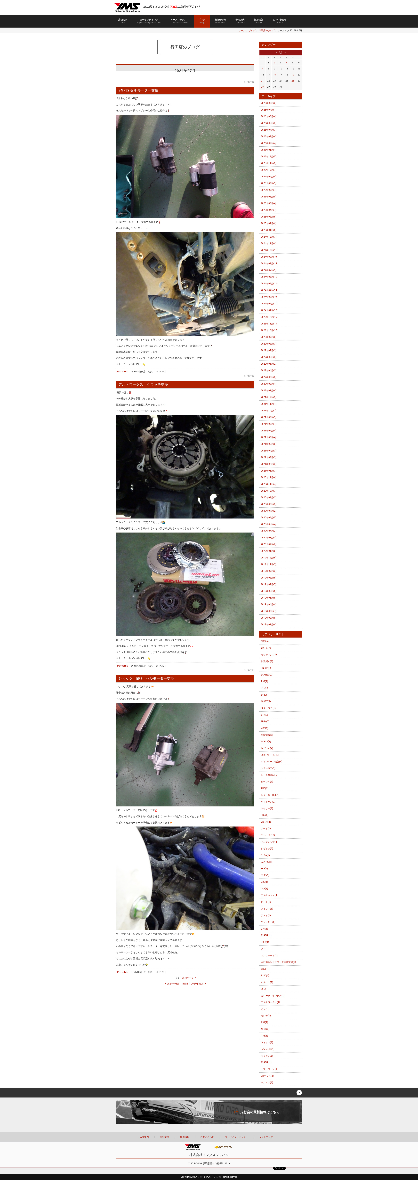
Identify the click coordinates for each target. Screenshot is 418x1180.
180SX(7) (266, 701)
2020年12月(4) (268, 477)
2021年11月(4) (268, 404)
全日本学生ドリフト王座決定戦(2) (278, 962)
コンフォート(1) (269, 955)
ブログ (201, 21)
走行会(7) (266, 648)
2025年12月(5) (268, 156)
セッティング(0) (269, 654)
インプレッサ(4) (269, 842)
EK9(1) (264, 868)
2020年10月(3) (268, 490)
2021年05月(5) (268, 444)
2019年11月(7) (268, 564)
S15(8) (264, 688)
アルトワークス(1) (270, 1002)
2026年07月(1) (268, 109)
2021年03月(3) (268, 457)
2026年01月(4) (268, 150)
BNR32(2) (266, 668)
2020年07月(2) (268, 511)
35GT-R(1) (266, 1062)
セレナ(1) (266, 1015)
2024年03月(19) (269, 297)
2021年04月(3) (268, 450)
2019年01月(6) (268, 624)
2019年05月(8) (268, 597)
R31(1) (264, 1022)
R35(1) (264, 1035)
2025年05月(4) (268, 203)
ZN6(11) (265, 788)
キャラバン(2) (268, 801)
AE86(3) (265, 1029)
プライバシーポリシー (236, 1137)
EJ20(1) (265, 975)
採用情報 (258, 21)
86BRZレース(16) (270, 755)
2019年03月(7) (268, 611)
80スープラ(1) (268, 708)
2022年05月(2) (268, 363)
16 (274, 74)
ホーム (242, 30)
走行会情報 (220, 21)
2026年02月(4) (268, 143)
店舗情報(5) (267, 735)
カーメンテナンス (179, 21)
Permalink (122, 371)
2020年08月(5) (268, 504)
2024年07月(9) (268, 270)
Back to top (209, 1092)
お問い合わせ (279, 21)
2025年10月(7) (268, 170)
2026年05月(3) (268, 123)
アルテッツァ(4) (269, 895)
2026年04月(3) (268, 129)
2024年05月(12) (269, 283)
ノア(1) (264, 948)
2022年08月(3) (268, 343)
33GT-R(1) (266, 935)
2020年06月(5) (268, 517)
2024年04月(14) (269, 290)
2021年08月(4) (268, 424)
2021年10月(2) (268, 410)
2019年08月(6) (268, 577)
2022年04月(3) (268, 370)
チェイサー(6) (268, 922)
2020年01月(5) (268, 551)
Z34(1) (264, 928)
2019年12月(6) (268, 557)
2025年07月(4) (268, 190)
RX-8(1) (265, 942)
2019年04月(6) (268, 604)
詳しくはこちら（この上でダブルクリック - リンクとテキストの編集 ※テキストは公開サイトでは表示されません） (209, 1112)
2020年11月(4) (268, 484)
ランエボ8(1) (267, 1049)
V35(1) (264, 882)
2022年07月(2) (268, 350)
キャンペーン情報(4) (271, 761)
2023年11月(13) (269, 323)
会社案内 (240, 21)
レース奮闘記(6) (269, 775)
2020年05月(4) (268, 524)
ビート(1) (266, 902)
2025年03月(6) (268, 216)
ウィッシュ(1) (268, 1055)
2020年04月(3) (268, 531)
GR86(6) (265, 641)
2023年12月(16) (269, 317)
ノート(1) (266, 828)
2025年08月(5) (268, 183)
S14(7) (264, 715)
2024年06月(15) (269, 277)
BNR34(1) (266, 821)
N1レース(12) (268, 835)
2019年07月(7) (268, 584)
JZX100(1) (266, 862)
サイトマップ (266, 1137)
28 (262, 86)
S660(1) (265, 694)
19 (292, 74)
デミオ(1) (266, 915)
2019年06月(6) (268, 591)
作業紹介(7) (267, 661)
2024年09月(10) (269, 257)
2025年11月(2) (268, 163)
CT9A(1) (265, 855)
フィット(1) (267, 1042)
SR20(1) (265, 969)
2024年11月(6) (268, 243)
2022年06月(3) (268, 357)
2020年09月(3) (268, 497)
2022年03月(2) (268, 377)
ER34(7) (265, 721)
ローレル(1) (267, 781)
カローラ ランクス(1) (272, 995)
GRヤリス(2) (267, 1076)
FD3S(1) (265, 875)
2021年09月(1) (268, 417)
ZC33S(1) (266, 741)
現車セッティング (149, 21)
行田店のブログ (267, 30)
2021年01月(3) (268, 470)
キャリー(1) (267, 808)
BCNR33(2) (266, 674)
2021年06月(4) (268, 437)
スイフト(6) (267, 908)
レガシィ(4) (267, 748)
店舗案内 (122, 21)
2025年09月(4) (268, 176)
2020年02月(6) (268, 544)
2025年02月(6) (268, 223)
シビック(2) (267, 848)
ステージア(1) (268, 768)
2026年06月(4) (268, 116)
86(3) (263, 989)
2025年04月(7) (268, 210)
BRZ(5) (264, 815)
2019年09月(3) (268, 571)
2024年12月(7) (268, 236)
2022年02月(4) (268, 384)
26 (292, 80)
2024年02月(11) (269, 303)
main (185, 983)
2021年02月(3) (268, 464)
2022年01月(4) (268, 390)
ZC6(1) (264, 728)
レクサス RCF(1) (270, 795)
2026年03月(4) (268, 136)
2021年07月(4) (268, 430)
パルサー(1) (267, 982)
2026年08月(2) (268, 103)
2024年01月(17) (269, 310)
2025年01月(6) (268, 230)
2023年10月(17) (269, 330)
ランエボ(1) (267, 1082)
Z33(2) (264, 681)
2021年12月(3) (268, 397)
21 (262, 80)
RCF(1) (264, 888)
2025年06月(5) (268, 196)
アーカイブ (269, 96)
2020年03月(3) (268, 537)
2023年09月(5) (268, 337)
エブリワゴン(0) (269, 1069)
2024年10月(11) (269, 250)
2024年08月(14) (269, 263)
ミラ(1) (264, 1009)
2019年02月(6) (268, 617)
